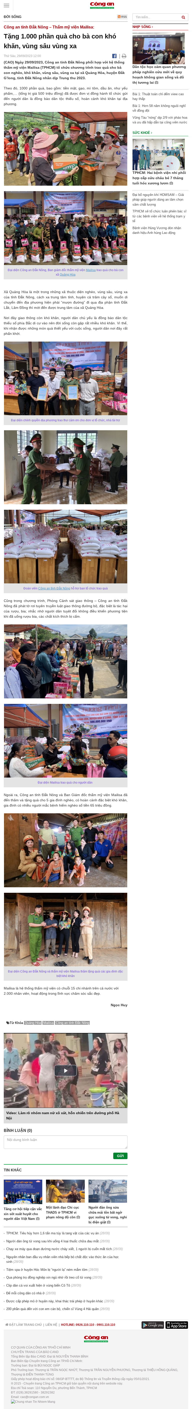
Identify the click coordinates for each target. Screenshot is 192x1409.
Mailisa (91, 270)
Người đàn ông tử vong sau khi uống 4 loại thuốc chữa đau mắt (52, 1241)
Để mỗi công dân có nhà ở (25, 1293)
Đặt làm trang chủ (25, 1325)
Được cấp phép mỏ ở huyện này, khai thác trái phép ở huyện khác (54, 1301)
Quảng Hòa (68, 274)
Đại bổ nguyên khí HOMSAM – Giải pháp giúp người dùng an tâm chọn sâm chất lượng (158, 199)
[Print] (124, 56)
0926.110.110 (85, 1325)
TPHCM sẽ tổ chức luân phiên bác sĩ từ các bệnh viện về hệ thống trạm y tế (159, 216)
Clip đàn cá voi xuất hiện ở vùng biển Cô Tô (38, 1285)
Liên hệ (51, 1325)
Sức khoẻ (141, 133)
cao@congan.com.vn (34, 1397)
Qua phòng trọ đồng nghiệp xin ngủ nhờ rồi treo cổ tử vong (48, 1277)
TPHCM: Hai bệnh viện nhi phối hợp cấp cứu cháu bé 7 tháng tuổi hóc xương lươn (159, 178)
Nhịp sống (142, 27)
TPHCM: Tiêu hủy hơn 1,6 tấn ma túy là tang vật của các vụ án (52, 1233)
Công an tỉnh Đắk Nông (54, 588)
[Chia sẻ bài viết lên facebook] (114, 56)
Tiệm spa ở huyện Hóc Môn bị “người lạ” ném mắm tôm (47, 1270)
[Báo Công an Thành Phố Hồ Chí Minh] (102, 5)
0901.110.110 (106, 1325)
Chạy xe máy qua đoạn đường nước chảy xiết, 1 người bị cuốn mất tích (59, 1249)
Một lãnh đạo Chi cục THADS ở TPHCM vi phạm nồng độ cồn (62, 1212)
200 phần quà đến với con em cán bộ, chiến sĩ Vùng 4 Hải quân (52, 1309)
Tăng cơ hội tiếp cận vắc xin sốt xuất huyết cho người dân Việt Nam (23, 1214)
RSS (123, 16)
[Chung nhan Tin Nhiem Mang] (33, 1401)
